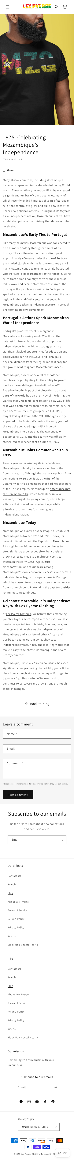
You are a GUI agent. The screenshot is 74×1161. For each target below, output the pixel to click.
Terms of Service (18, 910)
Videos (12, 936)
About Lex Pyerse (18, 901)
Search (12, 884)
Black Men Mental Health (23, 944)
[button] (7, 7)
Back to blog (40, 703)
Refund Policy (16, 919)
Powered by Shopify (51, 1154)
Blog (10, 893)
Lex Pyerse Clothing (30, 1154)
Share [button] (10, 170)
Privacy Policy (16, 927)
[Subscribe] (62, 839)
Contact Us (14, 876)
